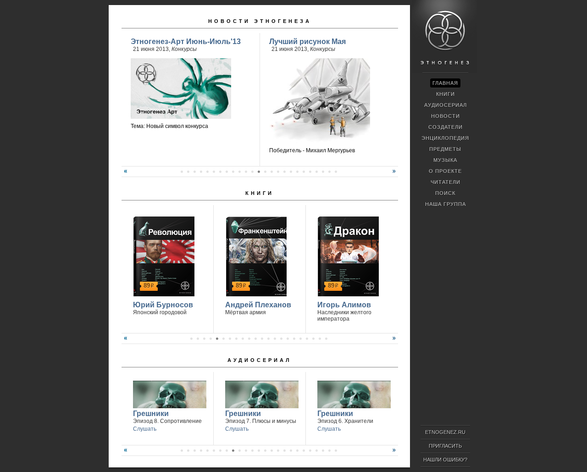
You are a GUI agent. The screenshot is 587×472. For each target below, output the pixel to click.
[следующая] (395, 175)
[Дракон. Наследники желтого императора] (347, 255)
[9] (181, 171)
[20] (252, 171)
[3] (204, 338)
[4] (210, 338)
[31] (322, 171)
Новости (445, 116)
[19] (245, 171)
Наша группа (445, 204)
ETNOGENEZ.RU (445, 432)
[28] (303, 171)
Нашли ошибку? (445, 459)
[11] (194, 171)
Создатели (445, 127)
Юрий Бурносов (163, 305)
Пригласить (445, 446)
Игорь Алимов (344, 305)
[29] (310, 171)
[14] (213, 171)
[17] (233, 171)
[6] (223, 338)
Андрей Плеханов (258, 305)
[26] (290, 171)
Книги (259, 193)
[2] (197, 338)
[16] (226, 171)
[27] (297, 171)
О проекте (445, 171)
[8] (236, 338)
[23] (271, 171)
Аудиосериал (259, 360)
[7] (229, 338)
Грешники (151, 413)
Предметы (445, 149)
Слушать (144, 429)
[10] (188, 171)
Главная (445, 83)
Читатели (445, 182)
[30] (316, 171)
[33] (335, 171)
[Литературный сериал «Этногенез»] (444, 71)
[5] (217, 338)
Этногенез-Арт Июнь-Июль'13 (186, 41)
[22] (265, 171)
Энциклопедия (445, 138)
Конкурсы (184, 49)
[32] (329, 171)
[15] (220, 171)
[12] (200, 171)
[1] (191, 338)
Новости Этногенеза (259, 21)
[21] (258, 171)
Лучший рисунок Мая (307, 41)
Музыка (445, 160)
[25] (284, 171)
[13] (207, 171)
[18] (239, 171)
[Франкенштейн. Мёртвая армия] (255, 255)
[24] (278, 171)
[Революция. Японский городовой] (162, 255)
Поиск (445, 193)
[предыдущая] (124, 175)
